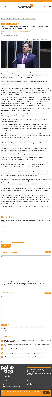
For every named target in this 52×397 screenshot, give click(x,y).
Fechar (46, 392)
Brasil (3, 23)
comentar (6, 245)
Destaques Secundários (11, 23)
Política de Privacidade (18, 242)
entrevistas (4, 324)
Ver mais (47, 252)
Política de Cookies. (24, 393)
